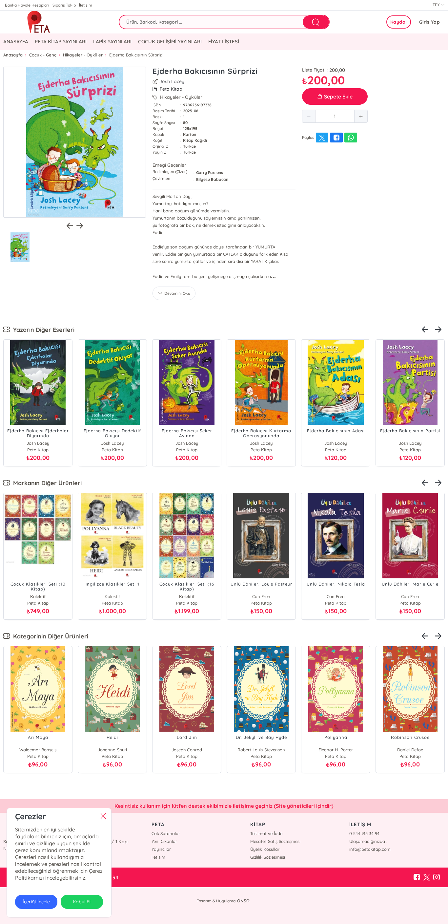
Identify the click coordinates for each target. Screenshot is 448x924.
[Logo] (38, 22)
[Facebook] (417, 877)
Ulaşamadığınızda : (368, 841)
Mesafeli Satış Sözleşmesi (275, 841)
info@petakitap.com (370, 849)
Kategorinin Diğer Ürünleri (49, 636)
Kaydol (398, 22)
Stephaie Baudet (38, 749)
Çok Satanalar (166, 833)
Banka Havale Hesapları (27, 5)
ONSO (243, 900)
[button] (309, 116)
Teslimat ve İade (266, 833)
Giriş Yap (429, 22)
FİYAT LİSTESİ (223, 41)
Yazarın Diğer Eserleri (42, 329)
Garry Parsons (209, 172)
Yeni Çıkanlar (164, 841)
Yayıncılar (161, 849)
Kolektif (410, 749)
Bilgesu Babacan (212, 179)
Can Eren (38, 596)
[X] (427, 877)
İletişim (85, 5)
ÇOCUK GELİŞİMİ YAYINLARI (169, 41)
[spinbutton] (335, 116)
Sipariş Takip (64, 5)
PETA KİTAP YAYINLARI (61, 41)
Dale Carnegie (336, 596)
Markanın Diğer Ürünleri (46, 483)
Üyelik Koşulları (265, 849)
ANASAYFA (15, 41)
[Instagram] (436, 877)
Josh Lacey (171, 81)
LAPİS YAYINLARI (112, 41)
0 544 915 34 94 (364, 833)
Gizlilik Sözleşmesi (267, 857)
